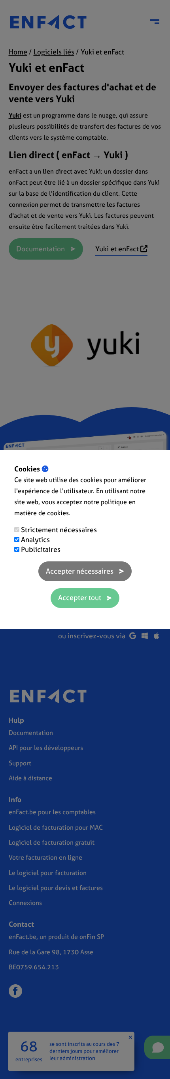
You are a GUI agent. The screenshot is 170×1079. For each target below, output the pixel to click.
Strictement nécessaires (59, 530)
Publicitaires (40, 549)
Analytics (35, 539)
